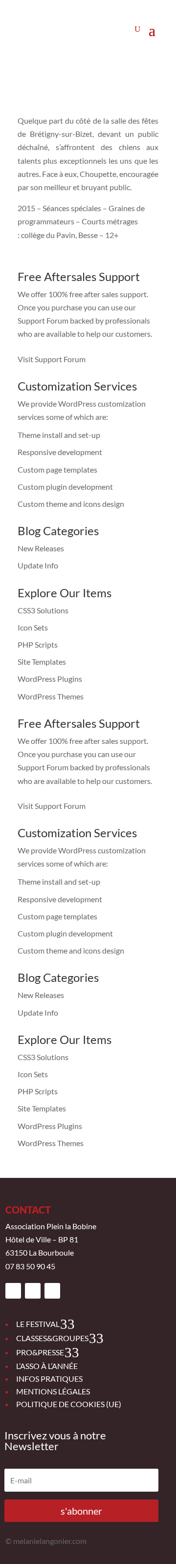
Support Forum (43, 320)
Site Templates (42, 661)
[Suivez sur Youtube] (52, 1291)
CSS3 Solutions (43, 610)
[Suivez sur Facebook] (13, 1291)
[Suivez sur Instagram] (33, 1291)
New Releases (41, 548)
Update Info (38, 565)
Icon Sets (33, 627)
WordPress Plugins (50, 678)
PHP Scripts (38, 644)
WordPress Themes (51, 696)
